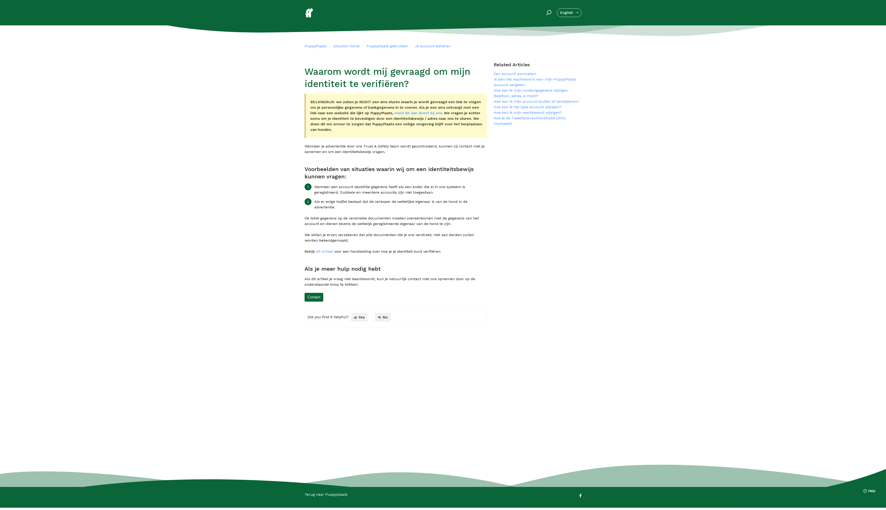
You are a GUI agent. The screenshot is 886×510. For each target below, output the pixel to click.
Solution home (347, 46)
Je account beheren (433, 46)
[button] (548, 13)
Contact (314, 297)
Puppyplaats (336, 494)
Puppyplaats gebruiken (387, 46)
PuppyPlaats (316, 46)
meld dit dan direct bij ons (418, 113)
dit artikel (324, 251)
